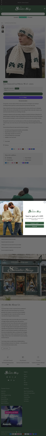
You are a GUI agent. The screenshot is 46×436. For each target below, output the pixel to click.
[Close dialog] (45, 202)
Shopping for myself (34, 223)
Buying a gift (34, 226)
